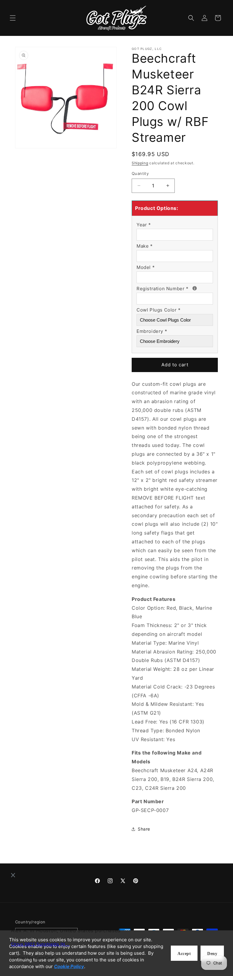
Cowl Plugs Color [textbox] (159, 310)
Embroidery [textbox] (152, 331)
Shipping (140, 163)
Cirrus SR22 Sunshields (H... (40, 944)
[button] (12, 18)
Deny (212, 953)
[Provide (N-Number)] (194, 288)
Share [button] (144, 828)
